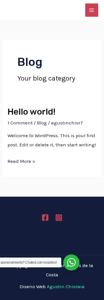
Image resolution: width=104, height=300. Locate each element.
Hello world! (31, 112)
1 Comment (20, 123)
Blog (42, 123)
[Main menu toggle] (92, 10)
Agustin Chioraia (66, 286)
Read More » (21, 160)
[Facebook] (45, 217)
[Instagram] (58, 217)
